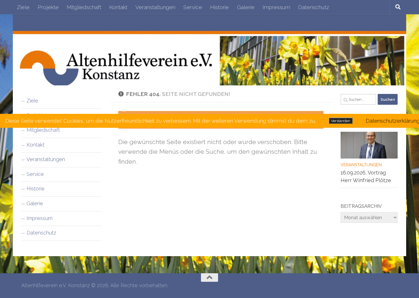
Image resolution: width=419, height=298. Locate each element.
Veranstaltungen (155, 7)
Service (192, 7)
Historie (219, 7)
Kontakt (118, 7)
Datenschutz (313, 7)
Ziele (23, 7)
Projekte (48, 7)
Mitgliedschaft (84, 7)
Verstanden (340, 120)
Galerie (246, 7)
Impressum (276, 7)
